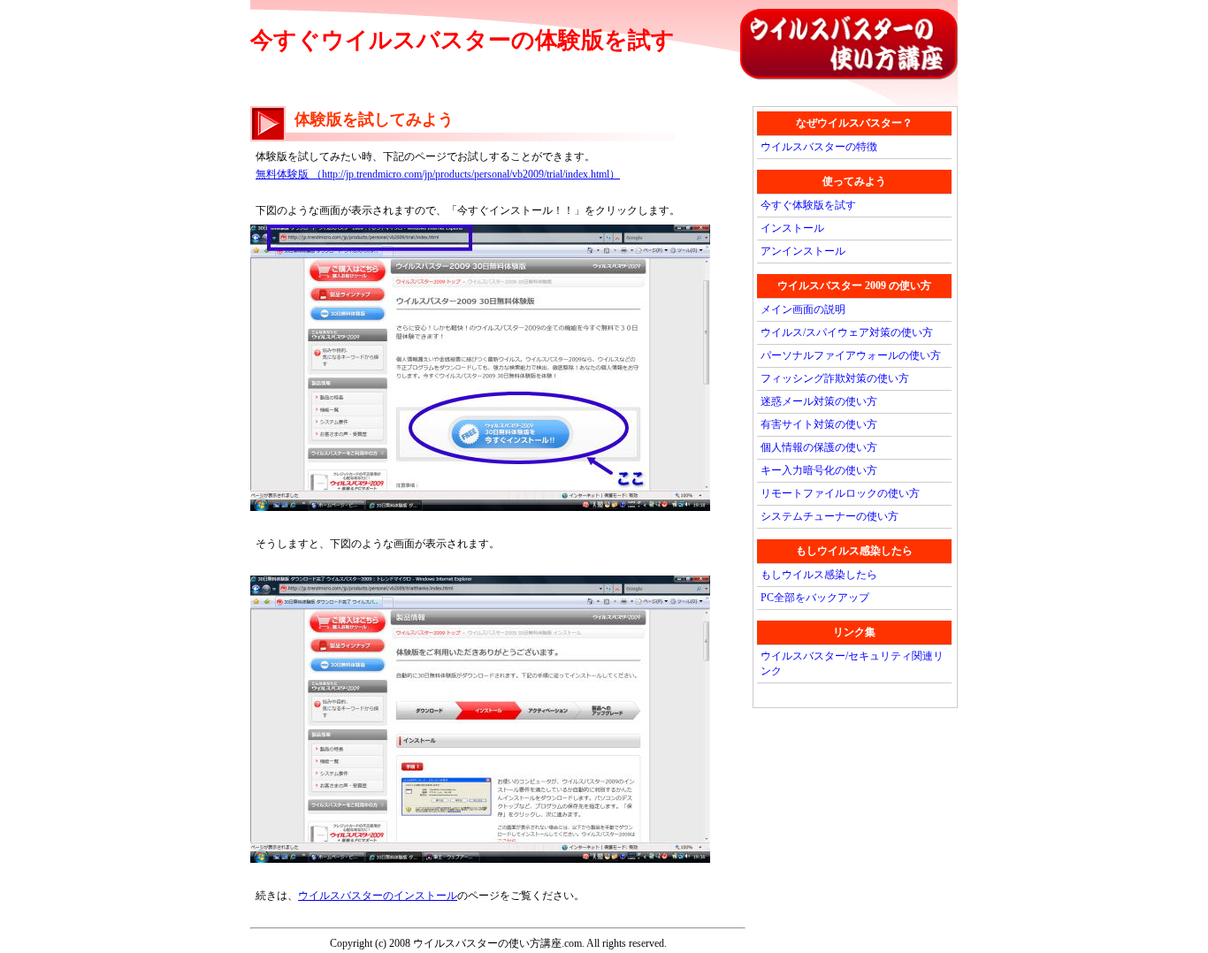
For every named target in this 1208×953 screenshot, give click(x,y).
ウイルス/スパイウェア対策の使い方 (847, 332)
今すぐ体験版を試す (808, 205)
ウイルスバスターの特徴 (819, 147)
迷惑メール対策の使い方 (819, 401)
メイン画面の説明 (803, 309)
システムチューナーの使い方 (829, 516)
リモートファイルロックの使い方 (840, 493)
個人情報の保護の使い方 (819, 447)
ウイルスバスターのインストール (377, 895)
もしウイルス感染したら (819, 574)
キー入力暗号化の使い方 (819, 470)
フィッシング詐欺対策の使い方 (835, 378)
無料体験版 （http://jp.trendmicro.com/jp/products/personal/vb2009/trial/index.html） (438, 174)
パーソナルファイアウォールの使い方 (851, 355)
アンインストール (803, 251)
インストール (792, 228)
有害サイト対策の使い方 (819, 424)
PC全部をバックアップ (815, 597)
